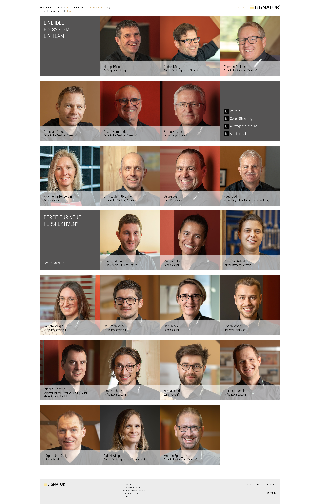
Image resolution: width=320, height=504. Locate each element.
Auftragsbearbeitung (244, 126)
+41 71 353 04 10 (130, 493)
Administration (239, 134)
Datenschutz (270, 484)
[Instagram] (271, 493)
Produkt (62, 7)
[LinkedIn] (268, 493)
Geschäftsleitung (241, 119)
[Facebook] (275, 493)
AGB (259, 484)
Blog (108, 7)
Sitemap (249, 484)
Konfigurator (46, 7)
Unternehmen (93, 7)
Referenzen (78, 7)
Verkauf (235, 111)
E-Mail (125, 496)
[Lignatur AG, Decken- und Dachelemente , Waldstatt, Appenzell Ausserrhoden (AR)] (265, 8)
